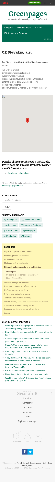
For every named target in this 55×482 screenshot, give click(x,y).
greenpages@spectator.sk (12, 185)
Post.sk (19, 463)
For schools (27, 411)
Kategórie (8, 27)
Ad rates (28, 407)
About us (27, 398)
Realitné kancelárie (14, 278)
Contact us (27, 402)
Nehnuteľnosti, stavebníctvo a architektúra (22, 267)
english (47, 38)
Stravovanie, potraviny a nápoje (17, 293)
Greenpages (27, 14)
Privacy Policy (27, 465)
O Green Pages (24, 27)
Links (27, 416)
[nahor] (51, 393)
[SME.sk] (5, 2)
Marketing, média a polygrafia (16, 263)
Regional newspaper (27, 421)
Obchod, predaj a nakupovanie (16, 282)
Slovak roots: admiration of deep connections (25, 370)
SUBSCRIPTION (34, 3)
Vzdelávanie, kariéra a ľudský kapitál (19, 305)
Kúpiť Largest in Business (15, 33)
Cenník (38, 27)
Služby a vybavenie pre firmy (16, 290)
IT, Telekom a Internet (13, 259)
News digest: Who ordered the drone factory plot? (27, 374)
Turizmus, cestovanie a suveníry (17, 297)
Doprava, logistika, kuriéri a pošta (18, 251)
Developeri (11, 271)
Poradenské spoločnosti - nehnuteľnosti (22, 274)
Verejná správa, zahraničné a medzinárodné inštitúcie (26, 301)
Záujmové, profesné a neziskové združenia (21, 309)
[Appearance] (45, 3)
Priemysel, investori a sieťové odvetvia (20, 286)
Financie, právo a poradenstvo (16, 255)
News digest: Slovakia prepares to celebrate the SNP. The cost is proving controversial (29, 327)
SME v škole (47, 463)
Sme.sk (26, 463)
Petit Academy (36, 463)
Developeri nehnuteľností (19, 173)
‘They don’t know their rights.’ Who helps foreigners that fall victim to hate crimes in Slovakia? (28, 359)
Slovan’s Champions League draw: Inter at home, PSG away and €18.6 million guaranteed (27, 346)
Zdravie (7, 313)
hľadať (6, 207)
